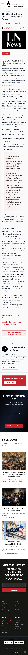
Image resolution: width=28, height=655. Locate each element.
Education (17, 612)
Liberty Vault (5, 628)
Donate (17, 622)
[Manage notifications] (25, 652)
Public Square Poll (19, 624)
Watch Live (5, 626)
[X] (10, 652)
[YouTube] (15, 652)
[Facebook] (12, 652)
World (16, 607)
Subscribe (14, 590)
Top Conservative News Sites (7, 621)
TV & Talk (17, 610)
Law (16, 614)
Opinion (17, 605)
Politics (17, 603)
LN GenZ (4, 630)
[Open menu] (2, 4)
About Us (4, 603)
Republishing (5, 610)
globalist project (19, 307)
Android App (18, 628)
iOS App (17, 626)
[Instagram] (18, 652)
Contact (4, 607)
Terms (3, 614)
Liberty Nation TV (6, 623)
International (5, 632)
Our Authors (5, 605)
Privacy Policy (5, 612)
